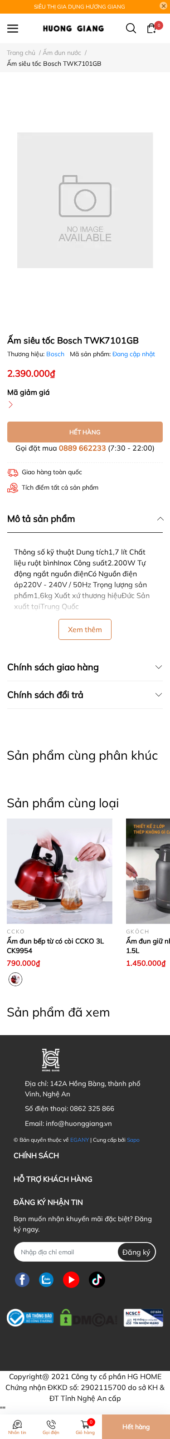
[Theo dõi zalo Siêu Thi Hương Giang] (46, 1279)
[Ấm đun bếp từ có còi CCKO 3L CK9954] (59, 871)
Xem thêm (85, 629)
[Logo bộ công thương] (85, 1315)
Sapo (133, 1139)
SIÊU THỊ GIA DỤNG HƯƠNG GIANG (79, 6)
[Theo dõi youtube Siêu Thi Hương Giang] (71, 1279)
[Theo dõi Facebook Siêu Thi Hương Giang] (22, 1279)
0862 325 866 (92, 1108)
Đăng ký (136, 1252)
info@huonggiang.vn (79, 1123)
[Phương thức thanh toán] (69, 1345)
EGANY (79, 1139)
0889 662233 (82, 447)
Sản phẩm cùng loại (63, 802)
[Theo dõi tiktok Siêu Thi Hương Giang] (97, 1279)
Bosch (56, 354)
